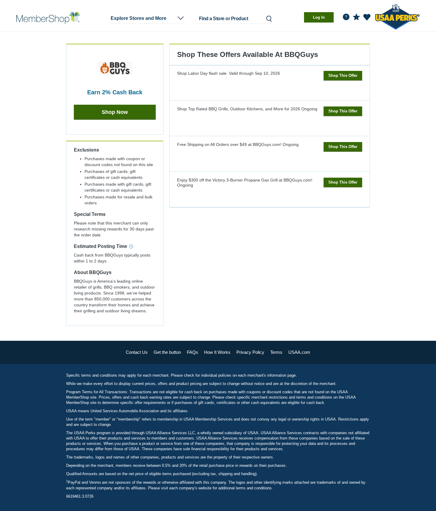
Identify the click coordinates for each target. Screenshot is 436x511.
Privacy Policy (250, 352)
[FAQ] (346, 17)
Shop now (115, 112)
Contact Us (137, 352)
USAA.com (299, 352)
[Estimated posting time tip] (131, 246)
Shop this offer (342, 75)
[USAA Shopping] (48, 18)
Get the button (167, 352)
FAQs (192, 352)
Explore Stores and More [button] (138, 18)
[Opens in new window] (397, 16)
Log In (319, 17)
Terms (276, 352)
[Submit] (268, 18)
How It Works (217, 352)
